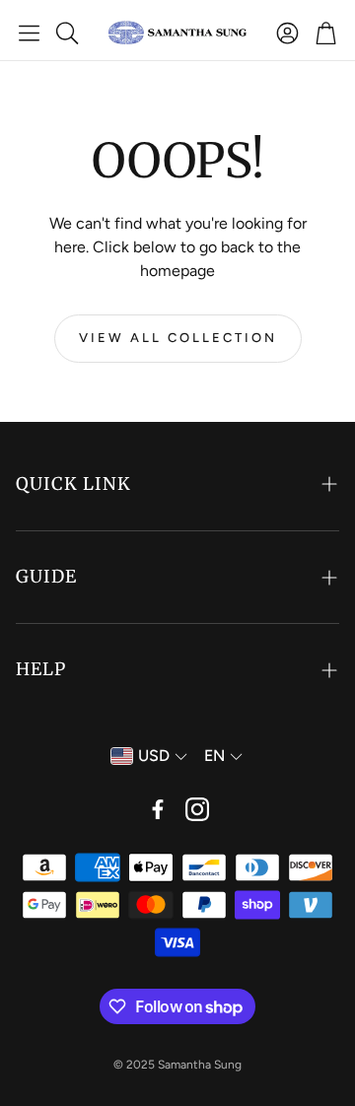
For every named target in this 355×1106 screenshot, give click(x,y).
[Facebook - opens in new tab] (158, 809)
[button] (29, 32)
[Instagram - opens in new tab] (197, 809)
